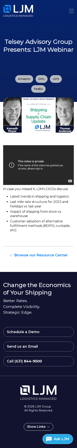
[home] (11, 11)
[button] (71, 11)
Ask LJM (61, 439)
